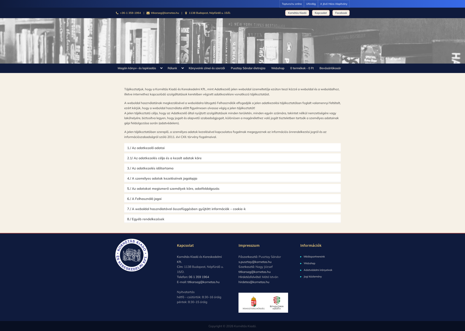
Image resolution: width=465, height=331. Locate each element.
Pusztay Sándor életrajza (248, 68)
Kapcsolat (321, 13)
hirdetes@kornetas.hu (253, 282)
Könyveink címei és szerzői (207, 68)
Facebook (341, 13)
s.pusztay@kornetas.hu (255, 262)
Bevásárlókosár (330, 68)
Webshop (277, 68)
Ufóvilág (311, 3)
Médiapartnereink (314, 256)
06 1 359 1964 (199, 277)
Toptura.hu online (292, 3)
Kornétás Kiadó (297, 13)
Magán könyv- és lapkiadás (137, 68)
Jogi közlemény (313, 276)
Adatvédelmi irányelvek (318, 270)
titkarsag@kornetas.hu (203, 282)
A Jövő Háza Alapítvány (333, 3)
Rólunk (172, 68)
